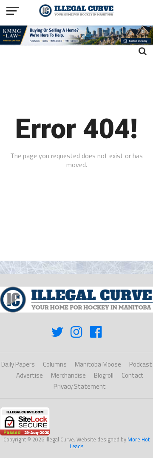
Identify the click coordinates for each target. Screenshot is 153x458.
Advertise (29, 375)
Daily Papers (18, 364)
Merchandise (68, 375)
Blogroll (103, 375)
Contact (133, 375)
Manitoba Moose (98, 364)
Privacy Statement (80, 386)
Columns (55, 364)
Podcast (140, 364)
